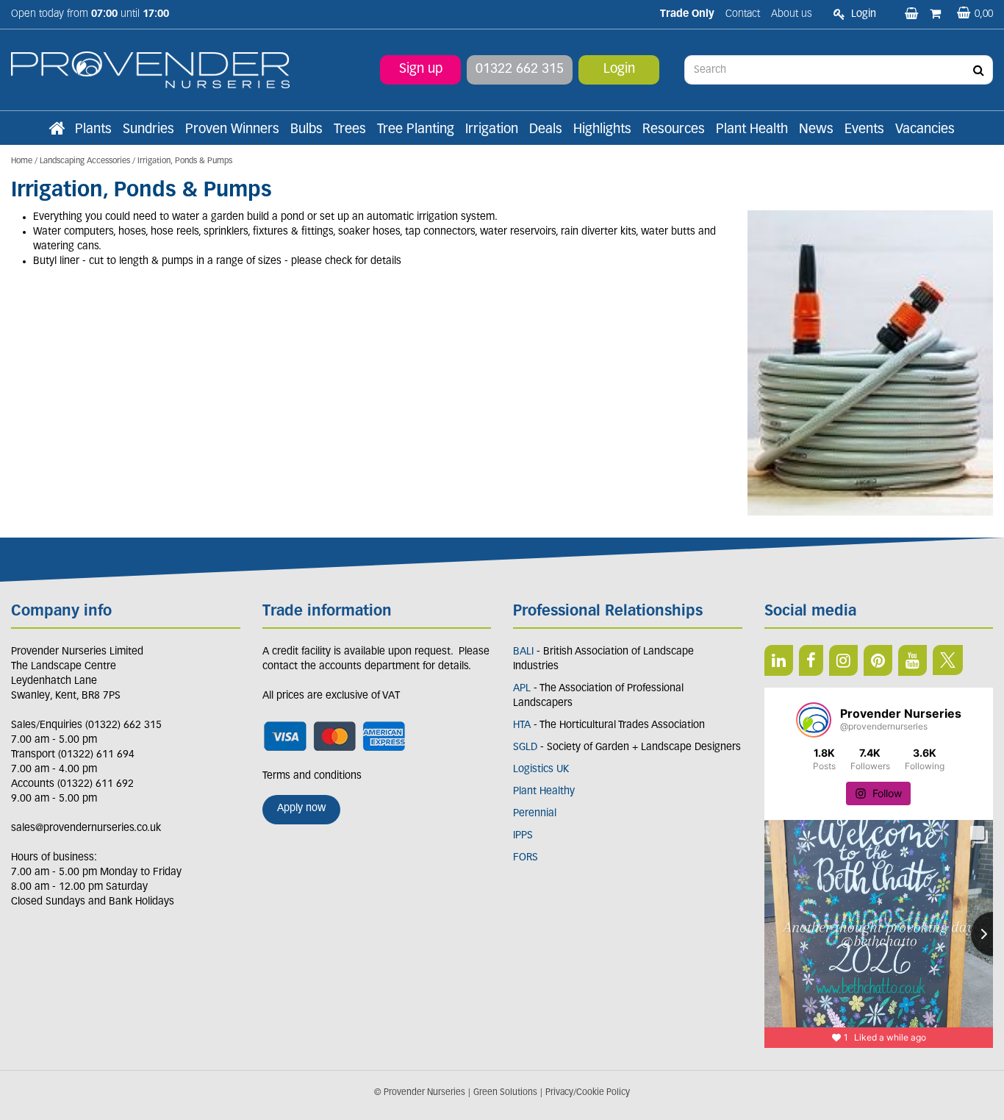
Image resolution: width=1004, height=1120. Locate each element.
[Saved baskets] (913, 14)
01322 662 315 (520, 69)
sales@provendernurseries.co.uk (86, 828)
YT (912, 660)
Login (619, 69)
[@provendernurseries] (813, 720)
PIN (878, 660)
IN (843, 660)
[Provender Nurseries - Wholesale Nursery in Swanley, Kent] (150, 70)
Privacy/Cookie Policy (587, 1092)
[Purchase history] (937, 14)
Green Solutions (505, 1092)
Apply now (301, 808)
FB (811, 660)
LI (778, 660)
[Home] (56, 130)
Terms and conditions (312, 776)
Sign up (420, 69)
